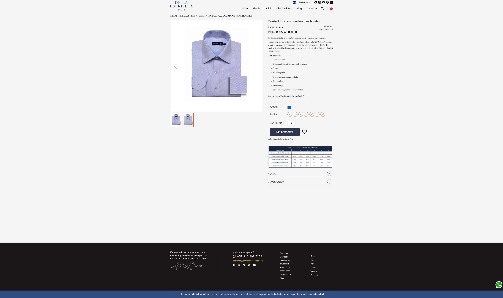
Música (314, 271)
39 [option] (301, 114)
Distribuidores (286, 274)
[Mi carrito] (329, 8)
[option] (289, 107)
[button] (294, 2)
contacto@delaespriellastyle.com (248, 261)
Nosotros (284, 253)
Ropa (313, 256)
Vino (312, 264)
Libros (313, 267)
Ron (312, 260)
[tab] (300, 174)
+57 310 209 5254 (249, 256)
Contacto (284, 257)
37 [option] (290, 114)
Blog (282, 278)
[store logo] (181, 5)
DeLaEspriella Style (182, 16)
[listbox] (289, 107)
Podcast (314, 275)
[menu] (279, 8)
